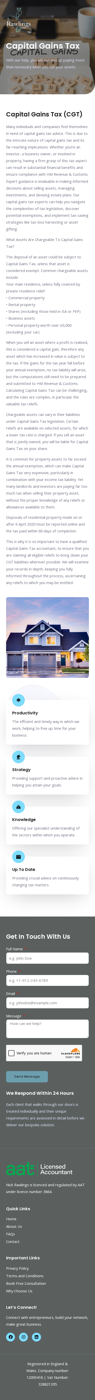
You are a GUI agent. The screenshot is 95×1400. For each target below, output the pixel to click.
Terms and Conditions (25, 1275)
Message (14, 1015)
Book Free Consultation (26, 1283)
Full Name (15, 948)
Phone (12, 971)
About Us (14, 1226)
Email (11, 993)
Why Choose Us (19, 1290)
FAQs (10, 1233)
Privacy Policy (17, 1268)
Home (11, 1218)
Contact (13, 1241)
